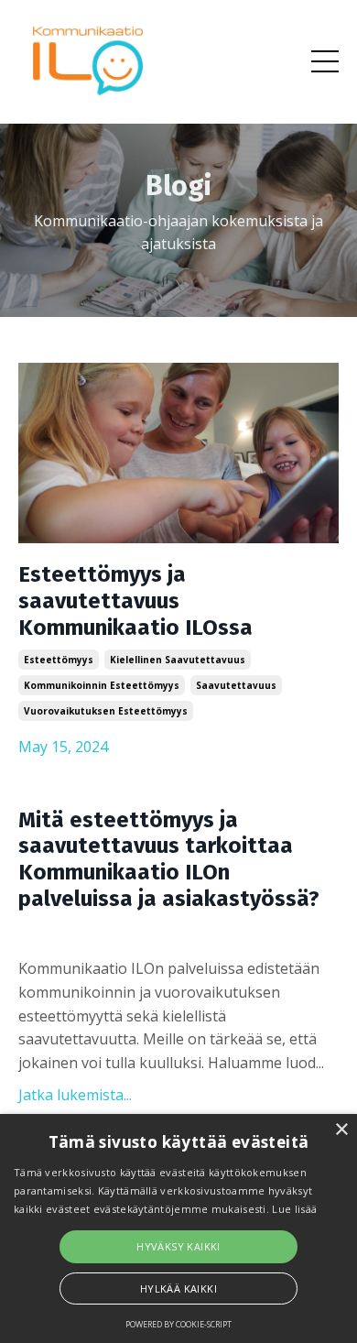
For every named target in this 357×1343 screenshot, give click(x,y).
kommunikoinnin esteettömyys (101, 685)
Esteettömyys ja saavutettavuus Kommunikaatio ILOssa (135, 601)
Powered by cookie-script (178, 1324)
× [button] (341, 1130)
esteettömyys (58, 659)
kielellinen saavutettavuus (177, 659)
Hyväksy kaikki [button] (178, 1246)
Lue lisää (294, 1209)
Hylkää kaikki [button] (178, 1288)
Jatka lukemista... (75, 1095)
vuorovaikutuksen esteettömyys (106, 710)
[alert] (178, 1228)
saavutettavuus (236, 685)
